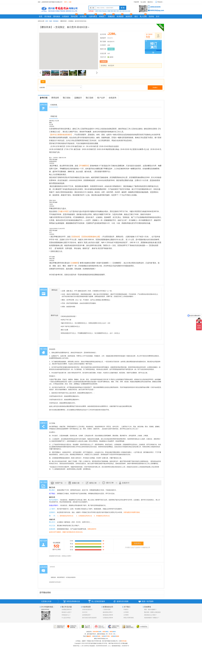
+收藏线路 (103, 61)
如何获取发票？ (86, 615)
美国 (123, 11)
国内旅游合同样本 (108, 615)
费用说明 (55, 98)
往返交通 (103, 53)
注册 (70, 2)
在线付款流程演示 (87, 609)
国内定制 (74, 16)
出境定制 (83, 16)
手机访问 (159, 2)
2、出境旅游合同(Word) (84, 516)
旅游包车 (129, 16)
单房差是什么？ (66, 615)
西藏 (109, 11)
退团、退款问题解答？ (150, 609)
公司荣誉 (126, 615)
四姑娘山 (104, 11)
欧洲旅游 (120, 16)
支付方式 (84, 612)
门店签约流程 (106, 609)
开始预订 (155, 87)
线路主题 (103, 49)
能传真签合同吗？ (108, 612)
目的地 (151, 16)
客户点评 (101, 98)
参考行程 (43, 98)
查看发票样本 (92, 529)
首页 (40, 16)
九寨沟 (97, 11)
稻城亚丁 (102, 16)
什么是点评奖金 (66, 617)
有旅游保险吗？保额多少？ (151, 617)
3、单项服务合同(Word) (102, 516)
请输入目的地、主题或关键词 (105, 8)
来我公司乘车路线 (129, 617)
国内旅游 (56, 16)
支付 (157, 16)
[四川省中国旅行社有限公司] (59, 9)
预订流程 (89, 98)
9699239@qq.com (102, 638)
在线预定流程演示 (67, 609)
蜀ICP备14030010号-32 (115, 643)
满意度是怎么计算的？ (150, 615)
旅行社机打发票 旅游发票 (89, 617)
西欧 (114, 11)
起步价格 (103, 34)
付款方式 (103, 57)
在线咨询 (112, 98)
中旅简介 (126, 609)
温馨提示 (78, 98)
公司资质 (126, 612)
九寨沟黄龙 (93, 16)
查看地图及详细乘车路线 (132, 512)
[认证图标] (59, 626)
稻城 (100, 11)
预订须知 (66, 98)
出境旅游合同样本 (108, 617)
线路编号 (103, 38)
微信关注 (150, 2)
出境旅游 (65, 16)
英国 (111, 11)
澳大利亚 (127, 11)
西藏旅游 (111, 16)
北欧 (120, 11)
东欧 (117, 11)
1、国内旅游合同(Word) (65, 516)
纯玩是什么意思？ (67, 612)
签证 (136, 16)
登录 (65, 2)
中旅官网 (136, 2)
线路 (50, 21)
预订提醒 (103, 41)
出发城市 (103, 45)
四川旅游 (47, 16)
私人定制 (143, 2)
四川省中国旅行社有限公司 (96, 643)
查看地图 (123, 641)
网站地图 (125, 643)
